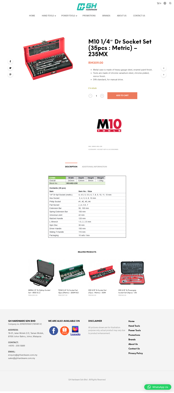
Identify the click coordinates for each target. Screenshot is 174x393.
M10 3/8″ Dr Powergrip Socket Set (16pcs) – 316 (127, 291)
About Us (133, 344)
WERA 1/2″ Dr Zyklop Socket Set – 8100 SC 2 (39, 291)
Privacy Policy (135, 353)
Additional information (94, 167)
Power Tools (134, 330)
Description (71, 167)
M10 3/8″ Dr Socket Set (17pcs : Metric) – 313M (97, 291)
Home (131, 321)
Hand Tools (134, 326)
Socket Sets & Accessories (107, 149)
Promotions (134, 335)
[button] (157, 387)
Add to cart (122, 95)
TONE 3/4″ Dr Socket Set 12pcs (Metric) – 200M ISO (68, 291)
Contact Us (134, 349)
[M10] (108, 124)
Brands (132, 340)
